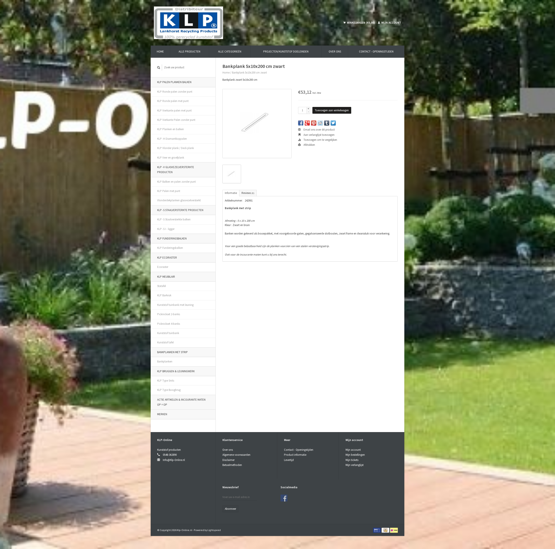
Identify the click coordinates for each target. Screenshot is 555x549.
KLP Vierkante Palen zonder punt (176, 120)
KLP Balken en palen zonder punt (176, 182)
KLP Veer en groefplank (170, 157)
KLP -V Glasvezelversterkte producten (175, 169)
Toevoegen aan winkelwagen (332, 110)
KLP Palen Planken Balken (174, 82)
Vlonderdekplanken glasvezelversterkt (179, 200)
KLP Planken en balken (170, 129)
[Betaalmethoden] (377, 530)
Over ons (335, 51)
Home (160, 51)
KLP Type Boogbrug (169, 390)
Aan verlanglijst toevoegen (319, 135)
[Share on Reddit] (320, 123)
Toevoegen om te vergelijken (320, 140)
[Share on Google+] (307, 123)
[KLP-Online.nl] (221, 23)
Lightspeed (214, 530)
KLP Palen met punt (168, 191)
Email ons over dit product (319, 129)
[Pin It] (313, 123)
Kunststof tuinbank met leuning (175, 305)
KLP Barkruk (164, 295)
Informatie (231, 193)
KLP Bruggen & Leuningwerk (176, 371)
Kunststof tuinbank (168, 333)
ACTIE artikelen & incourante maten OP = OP (181, 402)
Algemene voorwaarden (236, 455)
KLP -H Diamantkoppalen (172, 139)
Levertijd (289, 460)
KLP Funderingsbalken (172, 238)
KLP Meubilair (166, 277)
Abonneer (230, 509)
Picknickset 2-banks (168, 314)
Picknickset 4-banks (168, 324)
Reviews (248, 193)
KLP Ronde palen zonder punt (174, 91)
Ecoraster (162, 267)
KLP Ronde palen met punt (173, 101)
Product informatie (295, 455)
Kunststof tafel (165, 342)
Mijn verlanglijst (355, 465)
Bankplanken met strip (172, 352)
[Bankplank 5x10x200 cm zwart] (257, 123)
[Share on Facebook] (300, 123)
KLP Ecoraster (167, 257)
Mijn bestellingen (355, 455)
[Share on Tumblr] (326, 123)
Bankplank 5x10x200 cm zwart (249, 72)
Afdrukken (309, 145)
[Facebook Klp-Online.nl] (284, 498)
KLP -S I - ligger (166, 229)
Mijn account (391, 23)
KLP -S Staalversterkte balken (174, 219)
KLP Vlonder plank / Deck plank (175, 148)
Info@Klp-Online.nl (174, 460)
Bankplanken (164, 361)
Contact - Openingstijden (376, 51)
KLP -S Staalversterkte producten (180, 210)
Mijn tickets (352, 460)
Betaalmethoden (232, 465)
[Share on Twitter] (333, 123)
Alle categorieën (229, 51)
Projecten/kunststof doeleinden (286, 51)
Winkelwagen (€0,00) (361, 23)
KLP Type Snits (165, 380)
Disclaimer (228, 460)
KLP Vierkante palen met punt (174, 110)
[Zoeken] (158, 67)
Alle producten (189, 51)
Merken (162, 414)
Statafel (161, 286)
